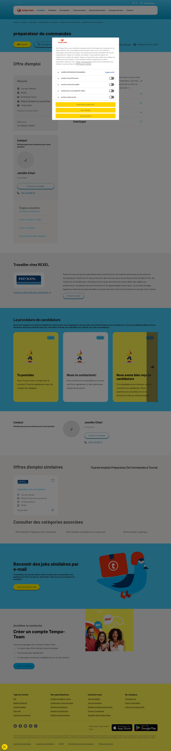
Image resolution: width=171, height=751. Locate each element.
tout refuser (85, 110)
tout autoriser (85, 116)
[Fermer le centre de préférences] (5, 747)
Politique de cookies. (84, 64)
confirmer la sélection (85, 104)
